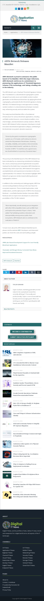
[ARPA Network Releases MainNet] (22, 48)
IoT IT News (26, 548)
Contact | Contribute (9, 582)
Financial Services (30, 71)
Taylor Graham (9, 69)
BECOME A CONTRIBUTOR (22, 332)
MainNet (17, 261)
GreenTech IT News (29, 565)
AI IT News (6, 548)
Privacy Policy (7, 590)
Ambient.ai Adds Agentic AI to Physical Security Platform (25, 445)
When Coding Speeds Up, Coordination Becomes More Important (25, 455)
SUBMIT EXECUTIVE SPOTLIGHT (22, 337)
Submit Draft (6, 587)
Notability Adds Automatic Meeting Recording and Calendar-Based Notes (25, 496)
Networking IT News (29, 553)
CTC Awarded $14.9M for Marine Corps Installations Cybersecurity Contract (26, 364)
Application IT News (9, 550)
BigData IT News (7, 553)
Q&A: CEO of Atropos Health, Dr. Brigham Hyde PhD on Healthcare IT (26, 404)
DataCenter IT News (9, 560)
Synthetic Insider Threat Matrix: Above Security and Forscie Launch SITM (25, 384)
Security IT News (28, 555)
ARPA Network (7, 261)
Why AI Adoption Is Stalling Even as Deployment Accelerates (24, 465)
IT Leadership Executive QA (11, 585)
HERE (19, 230)
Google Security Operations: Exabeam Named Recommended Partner (25, 394)
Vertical (38, 71)
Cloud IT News (7, 558)
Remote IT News (28, 558)
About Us (5, 580)
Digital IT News (7, 565)
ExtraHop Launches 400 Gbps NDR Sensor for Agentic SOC (26, 485)
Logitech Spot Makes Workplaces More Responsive (26, 475)
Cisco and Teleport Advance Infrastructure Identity (27, 414)
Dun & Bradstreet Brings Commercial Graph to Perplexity (27, 435)
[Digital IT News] (22, 18)
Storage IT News (28, 560)
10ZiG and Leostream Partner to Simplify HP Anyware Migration (26, 425)
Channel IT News (8, 555)
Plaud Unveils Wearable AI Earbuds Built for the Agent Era (22, 5)
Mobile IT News (27, 550)
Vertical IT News (27, 563)
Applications (20, 71)
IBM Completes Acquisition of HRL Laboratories (24, 354)
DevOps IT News (8, 563)
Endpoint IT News (8, 568)
